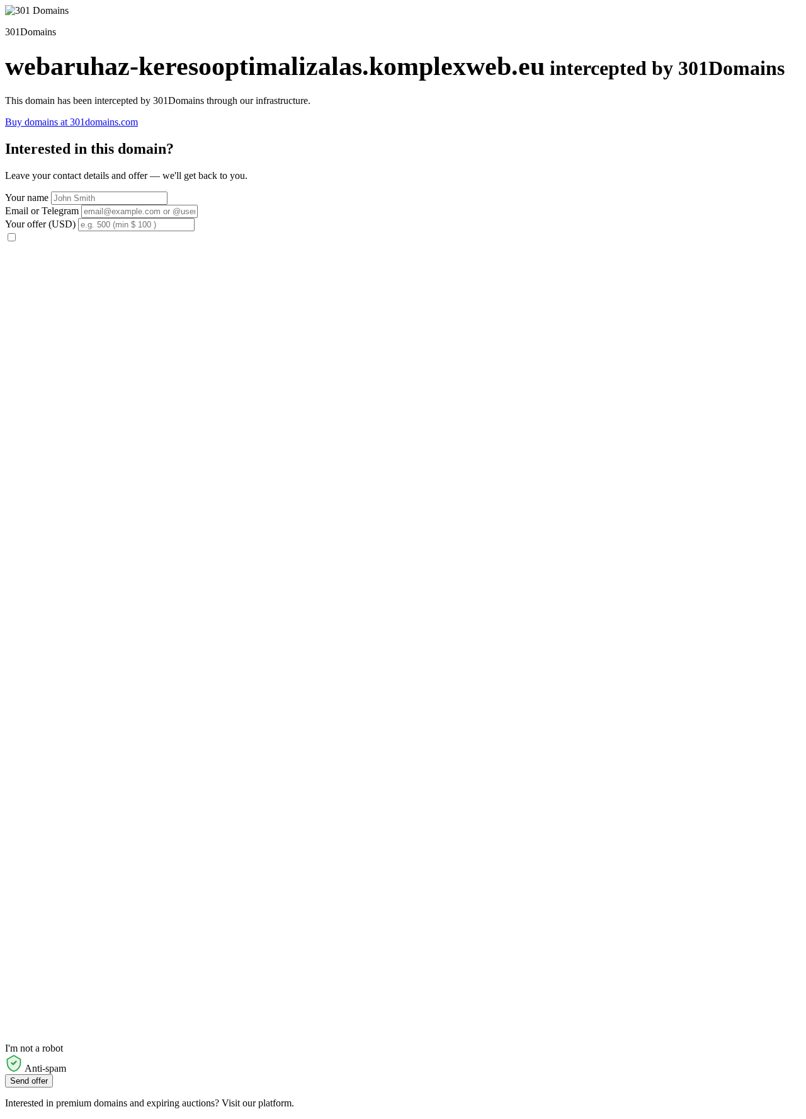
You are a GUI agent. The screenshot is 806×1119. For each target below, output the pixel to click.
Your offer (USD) (40, 224)
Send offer (29, 1081)
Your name (26, 197)
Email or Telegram (42, 210)
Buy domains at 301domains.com (71, 122)
